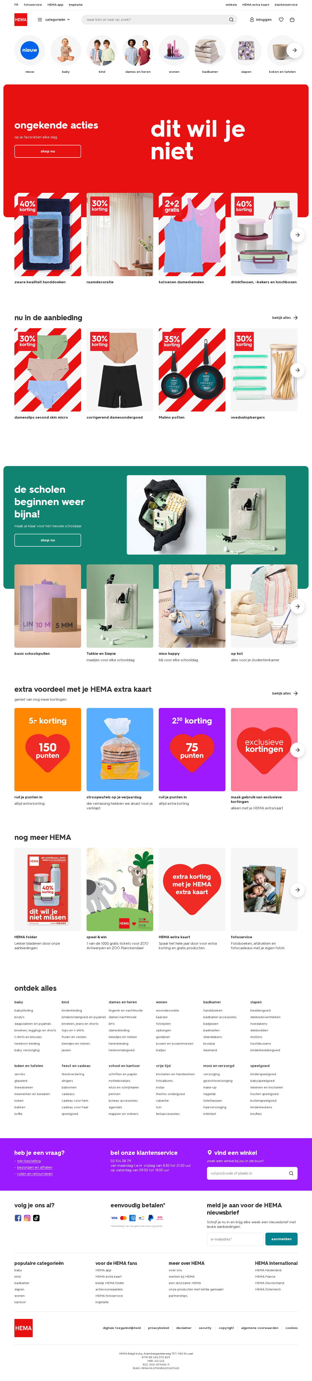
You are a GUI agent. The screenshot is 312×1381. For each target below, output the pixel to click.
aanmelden (281, 1239)
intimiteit (209, 1114)
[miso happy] (192, 613)
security (205, 1328)
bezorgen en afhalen (34, 1167)
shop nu (156, 150)
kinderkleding (72, 1010)
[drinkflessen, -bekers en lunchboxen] (264, 242)
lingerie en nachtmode (126, 1010)
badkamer (21, 1283)
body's (19, 1017)
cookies (292, 1328)
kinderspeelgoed (263, 1074)
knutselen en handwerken (175, 1074)
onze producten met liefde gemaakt (196, 1289)
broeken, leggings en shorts (35, 1030)
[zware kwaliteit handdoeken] (47, 242)
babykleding (23, 1010)
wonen (19, 1296)
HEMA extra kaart (108, 1277)
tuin (158, 1107)
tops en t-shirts (73, 1030)
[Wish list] (281, 19)
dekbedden (259, 1030)
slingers (67, 1081)
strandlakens (212, 1037)
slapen (19, 1289)
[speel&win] (120, 899)
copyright (226, 1328)
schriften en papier (123, 1074)
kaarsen (162, 1017)
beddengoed (260, 1010)
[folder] (47, 899)
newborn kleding (27, 1044)
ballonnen (69, 1087)
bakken (19, 1107)
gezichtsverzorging (218, 1081)
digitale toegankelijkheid (122, 1328)
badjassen (210, 1024)
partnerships (178, 1296)
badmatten (211, 1030)
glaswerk (21, 1081)
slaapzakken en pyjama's (32, 1024)
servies (19, 1074)
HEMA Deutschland (269, 1283)
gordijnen (163, 1037)
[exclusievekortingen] (264, 759)
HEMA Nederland (268, 1270)
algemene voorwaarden (259, 1328)
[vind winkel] (291, 1173)
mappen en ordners (123, 1114)
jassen (66, 1050)
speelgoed (70, 1114)
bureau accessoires (123, 1101)
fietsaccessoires (168, 1114)
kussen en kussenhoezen (174, 1044)
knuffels (256, 1114)
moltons (256, 1037)
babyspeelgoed (262, 1081)
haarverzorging (214, 1107)
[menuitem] (16, 5)
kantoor (20, 1302)
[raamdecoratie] (120, 242)
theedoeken (23, 1087)
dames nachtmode (123, 1017)
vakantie (162, 1101)
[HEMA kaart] (192, 899)
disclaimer (184, 1328)
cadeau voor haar (75, 1107)
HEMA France (265, 1277)
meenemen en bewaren (32, 1094)
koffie (18, 1114)
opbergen (163, 1030)
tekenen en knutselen (266, 1087)
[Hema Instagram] (27, 1218)
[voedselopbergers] (264, 375)
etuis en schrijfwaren (124, 1087)
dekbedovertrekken (265, 1017)
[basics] (47, 613)
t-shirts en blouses (28, 1037)
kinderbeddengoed (265, 1050)
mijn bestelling (29, 1161)
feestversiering (73, 1074)
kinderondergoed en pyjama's (84, 1017)
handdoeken (212, 1010)
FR (16, 5)
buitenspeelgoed (263, 1101)
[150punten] (47, 759)
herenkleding (118, 1044)
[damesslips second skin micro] (47, 375)
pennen (114, 1094)
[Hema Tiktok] (36, 1218)
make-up (210, 1087)
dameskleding (119, 1030)
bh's (111, 1024)
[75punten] (192, 759)
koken (19, 1101)
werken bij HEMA (182, 1277)
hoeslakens (258, 1024)
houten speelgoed (264, 1094)
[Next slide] (297, 235)
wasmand (210, 1050)
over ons (175, 1270)
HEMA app (103, 1270)
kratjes (161, 1050)
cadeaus (68, 1094)
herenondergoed (122, 1050)
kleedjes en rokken (76, 1044)
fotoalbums (164, 1081)
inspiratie (102, 1302)
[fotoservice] (264, 899)
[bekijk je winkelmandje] (292, 19)
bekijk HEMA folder (109, 1283)
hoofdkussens (260, 1044)
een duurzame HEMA (185, 1283)
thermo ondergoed (170, 1094)
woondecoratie (167, 1010)
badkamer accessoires (219, 1017)
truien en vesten (74, 1037)
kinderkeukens (261, 1107)
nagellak (209, 1094)
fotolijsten (163, 1024)
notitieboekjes (119, 1081)
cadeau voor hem (75, 1101)
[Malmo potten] (192, 375)
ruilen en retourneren (35, 1173)
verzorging (211, 1074)
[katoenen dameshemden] (192, 242)
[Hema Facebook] (18, 1218)
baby (18, 1270)
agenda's (115, 1107)
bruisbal (209, 1044)
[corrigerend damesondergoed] (120, 375)
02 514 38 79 (121, 1161)
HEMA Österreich (268, 1289)
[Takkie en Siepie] (120, 613)
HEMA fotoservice (109, 1296)
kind (17, 1277)
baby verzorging (27, 1050)
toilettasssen (212, 1101)
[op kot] (264, 613)
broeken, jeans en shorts (80, 1024)
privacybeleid (158, 1328)
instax (160, 1087)
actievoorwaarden (109, 1289)
